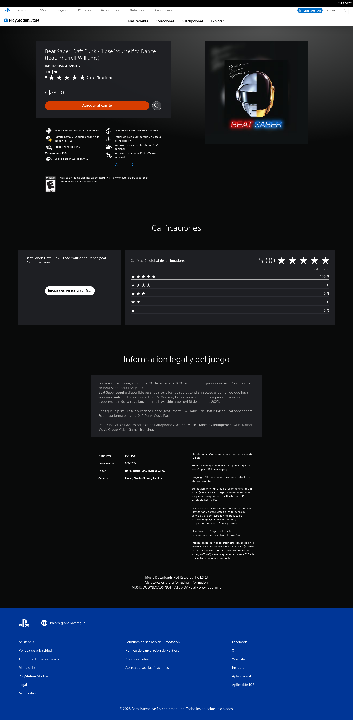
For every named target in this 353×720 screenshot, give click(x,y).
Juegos (61, 10)
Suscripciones (192, 21)
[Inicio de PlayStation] (7, 10)
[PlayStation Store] (23, 20)
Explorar (217, 21)
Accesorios (109, 10)
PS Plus (83, 10)
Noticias (136, 10)
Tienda (21, 10)
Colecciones (165, 21)
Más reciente (138, 21)
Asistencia (162, 10)
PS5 (41, 10)
